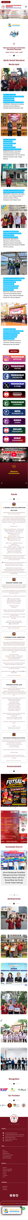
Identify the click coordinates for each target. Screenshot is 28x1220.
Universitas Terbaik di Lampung (10, 334)
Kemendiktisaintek (8, 145)
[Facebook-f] (11, 1195)
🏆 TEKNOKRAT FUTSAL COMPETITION (14, 637)
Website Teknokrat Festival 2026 (14, 728)
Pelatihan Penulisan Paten (9, 147)
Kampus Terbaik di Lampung (9, 96)
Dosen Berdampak (20, 190)
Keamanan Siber (20, 96)
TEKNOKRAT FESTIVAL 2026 (14, 685)
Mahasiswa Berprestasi (9, 100)
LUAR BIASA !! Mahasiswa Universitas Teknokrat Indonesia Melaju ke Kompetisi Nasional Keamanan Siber (13, 106)
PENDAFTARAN (6, 2)
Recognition (14, 1079)
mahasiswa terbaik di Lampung (10, 102)
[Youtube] (17, 1195)
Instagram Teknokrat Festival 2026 (14, 727)
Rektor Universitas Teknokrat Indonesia (12, 149)
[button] (2, 483)
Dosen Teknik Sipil (7, 280)
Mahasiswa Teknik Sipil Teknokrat (11, 286)
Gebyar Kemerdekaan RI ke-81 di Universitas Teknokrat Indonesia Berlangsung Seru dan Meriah (12, 342)
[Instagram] (14, 1195)
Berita (5, 94)
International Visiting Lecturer (15, 760)
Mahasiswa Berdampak (8, 98)
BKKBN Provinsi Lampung (13, 231)
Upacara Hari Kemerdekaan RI (10, 336)
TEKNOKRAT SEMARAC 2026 (14, 583)
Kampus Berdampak (8, 141)
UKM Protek (20, 102)
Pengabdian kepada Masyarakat (10, 237)
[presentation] (3, 864)
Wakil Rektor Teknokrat (9, 338)
